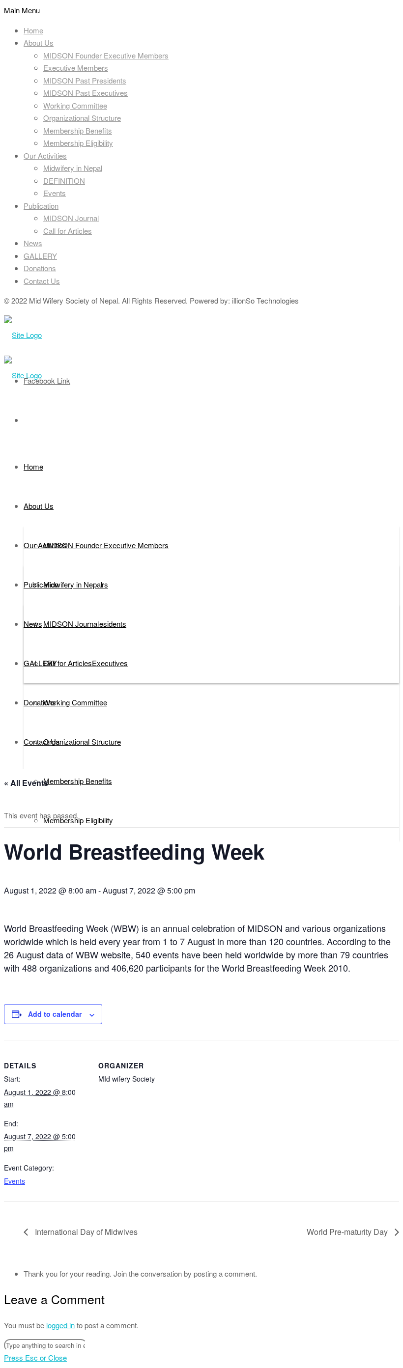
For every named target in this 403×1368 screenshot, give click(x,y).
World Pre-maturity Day (348, 1231)
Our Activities (45, 155)
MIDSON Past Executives (85, 92)
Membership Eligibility (78, 143)
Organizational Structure (82, 117)
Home (33, 30)
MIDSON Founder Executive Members (106, 55)
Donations (40, 268)
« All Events (26, 782)
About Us (39, 42)
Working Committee (75, 105)
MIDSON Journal (71, 218)
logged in (60, 1325)
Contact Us (42, 281)
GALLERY (40, 256)
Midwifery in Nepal (72, 168)
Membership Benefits (77, 130)
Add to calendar (55, 1014)
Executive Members (75, 67)
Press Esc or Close (35, 1357)
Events (54, 193)
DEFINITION (64, 180)
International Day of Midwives (85, 1231)
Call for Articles (67, 230)
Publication (41, 205)
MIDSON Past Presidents (84, 80)
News (33, 243)
